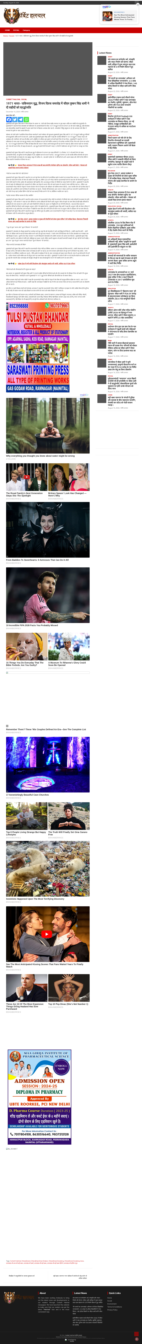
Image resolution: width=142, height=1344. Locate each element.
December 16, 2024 (13, 112)
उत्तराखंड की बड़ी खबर (40, 1263)
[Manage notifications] (137, 1339)
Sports (110, 220)
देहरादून (110, 340)
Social (24, 99)
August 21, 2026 (113, 132)
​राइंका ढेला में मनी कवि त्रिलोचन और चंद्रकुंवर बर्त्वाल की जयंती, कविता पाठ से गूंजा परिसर (122, 211)
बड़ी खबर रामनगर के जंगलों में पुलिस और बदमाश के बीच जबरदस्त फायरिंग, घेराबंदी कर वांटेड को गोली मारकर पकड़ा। (122, 401)
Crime (110, 395)
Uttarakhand (26, 1261)
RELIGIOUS (111, 171)
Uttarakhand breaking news (74, 1261)
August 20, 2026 (113, 186)
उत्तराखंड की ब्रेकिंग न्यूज (70, 1263)
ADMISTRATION (113, 135)
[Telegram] (20, 119)
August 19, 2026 (113, 233)
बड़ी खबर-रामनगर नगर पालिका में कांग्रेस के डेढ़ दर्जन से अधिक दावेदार (70, 1277)
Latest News (105, 53)
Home (109, 1298)
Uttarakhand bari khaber (39, 1261)
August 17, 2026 (113, 304)
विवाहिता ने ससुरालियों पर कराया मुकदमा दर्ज (22, 1276)
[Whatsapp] (26, 119)
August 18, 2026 (113, 266)
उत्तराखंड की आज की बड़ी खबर (14, 1263)
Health (110, 190)
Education (112, 206)
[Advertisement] (48, 1031)
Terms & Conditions (114, 1307)
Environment (111, 1304)
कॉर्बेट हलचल (24, 112)
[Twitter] (14, 119)
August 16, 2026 (113, 356)
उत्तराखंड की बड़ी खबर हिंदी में (55, 1263)
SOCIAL (16, 30)
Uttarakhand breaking (56, 1261)
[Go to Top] (136, 1334)
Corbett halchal (15, 1261)
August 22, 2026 (113, 72)
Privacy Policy (112, 1310)
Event (110, 57)
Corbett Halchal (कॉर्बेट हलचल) (73, 1335)
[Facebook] (9, 119)
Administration (114, 237)
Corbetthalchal (13, 99)
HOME (7, 30)
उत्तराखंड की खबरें (29, 1263)
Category (26, 30)
